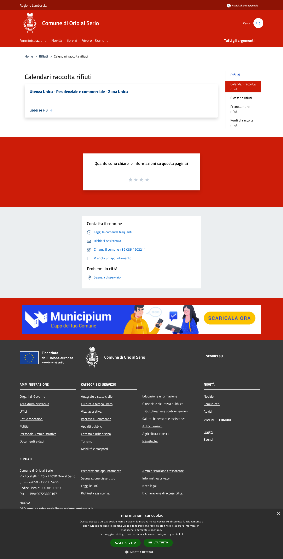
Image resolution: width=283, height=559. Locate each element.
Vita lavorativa (91, 411)
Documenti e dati (32, 441)
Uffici (23, 411)
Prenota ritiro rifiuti (239, 109)
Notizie (209, 396)
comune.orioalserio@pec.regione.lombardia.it (60, 508)
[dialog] (141, 534)
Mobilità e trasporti (94, 448)
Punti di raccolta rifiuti (241, 123)
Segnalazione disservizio (98, 478)
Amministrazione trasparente (163, 470)
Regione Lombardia (33, 5)
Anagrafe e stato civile (96, 396)
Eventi (208, 439)
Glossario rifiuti (241, 97)
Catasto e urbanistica (96, 433)
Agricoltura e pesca (155, 433)
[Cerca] (258, 23)
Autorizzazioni (152, 426)
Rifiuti (43, 56)
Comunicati (212, 403)
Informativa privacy (156, 478)
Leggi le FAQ (89, 485)
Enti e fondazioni (31, 418)
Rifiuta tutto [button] (158, 542)
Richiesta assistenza (95, 493)
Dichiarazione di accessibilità (162, 493)
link (181, 534)
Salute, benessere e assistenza (163, 418)
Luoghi (208, 431)
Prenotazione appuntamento (101, 470)
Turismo (86, 441)
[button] (141, 552)
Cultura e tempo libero (96, 403)
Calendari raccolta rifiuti (243, 87)
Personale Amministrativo (38, 433)
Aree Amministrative (34, 403)
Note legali (149, 485)
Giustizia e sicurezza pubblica (162, 403)
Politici (24, 426)
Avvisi (208, 411)
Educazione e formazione (159, 396)
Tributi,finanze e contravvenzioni (165, 411)
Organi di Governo (32, 396)
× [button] (278, 513)
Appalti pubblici (92, 426)
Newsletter (150, 441)
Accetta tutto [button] (125, 542)
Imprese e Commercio (96, 418)
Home (29, 56)
